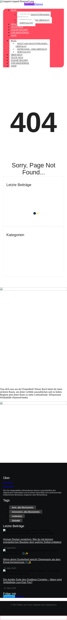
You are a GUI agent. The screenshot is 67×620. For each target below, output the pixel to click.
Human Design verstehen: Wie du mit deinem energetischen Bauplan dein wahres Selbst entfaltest (31, 196)
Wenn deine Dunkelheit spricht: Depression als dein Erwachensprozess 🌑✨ (31, 212)
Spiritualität (24, 52)
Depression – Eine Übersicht (32, 49)
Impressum (7, 482)
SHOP (14, 66)
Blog (14, 41)
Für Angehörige (20, 63)
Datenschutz (8, 486)
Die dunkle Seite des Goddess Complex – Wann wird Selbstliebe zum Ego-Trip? (32, 245)
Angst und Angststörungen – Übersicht (32, 45)
